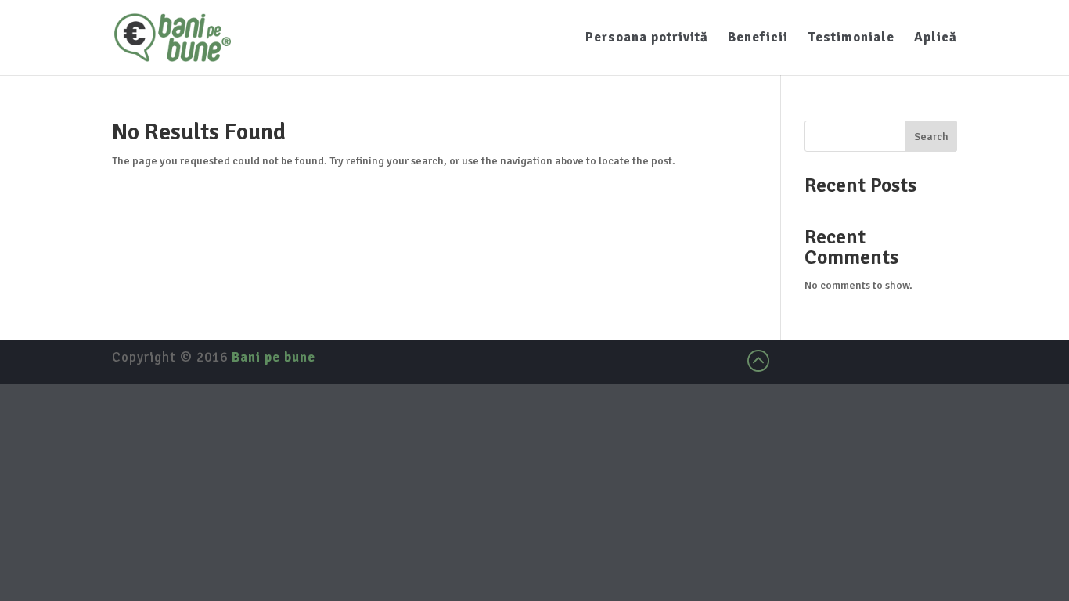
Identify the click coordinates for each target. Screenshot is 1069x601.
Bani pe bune (273, 357)
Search (931, 136)
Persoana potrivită (646, 38)
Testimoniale (851, 38)
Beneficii (758, 38)
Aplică (935, 38)
